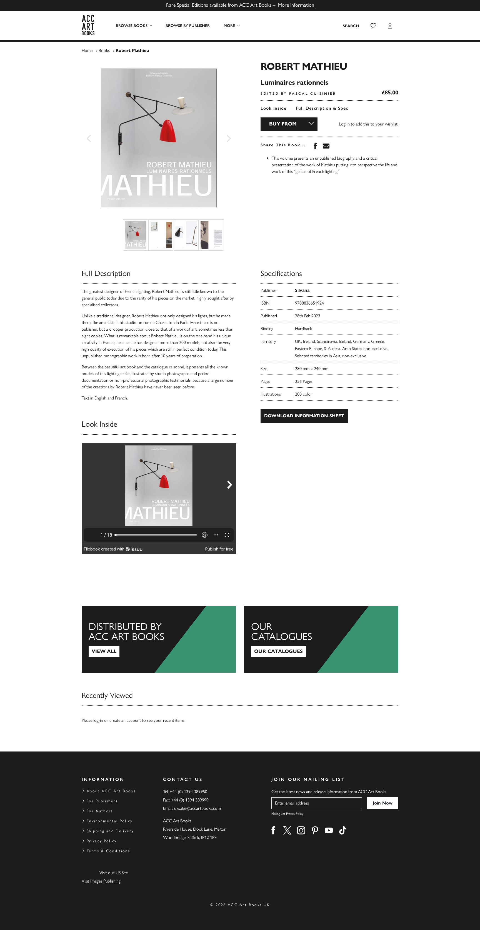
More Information (296, 5)
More (229, 25)
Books (104, 50)
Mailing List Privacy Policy (287, 814)
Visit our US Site (113, 872)
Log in (344, 124)
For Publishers (102, 801)
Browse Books (132, 25)
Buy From (283, 124)
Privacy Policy (102, 841)
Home (87, 50)
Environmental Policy (110, 821)
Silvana (302, 290)
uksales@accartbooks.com (197, 808)
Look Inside (273, 108)
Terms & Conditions (108, 851)
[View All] (159, 639)
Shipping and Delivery (110, 831)
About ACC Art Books (111, 791)
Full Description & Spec (322, 108)
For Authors (100, 811)
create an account (125, 720)
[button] (373, 25)
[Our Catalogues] (321, 639)
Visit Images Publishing (101, 881)
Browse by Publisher (188, 25)
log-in (98, 720)
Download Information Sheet (304, 415)
